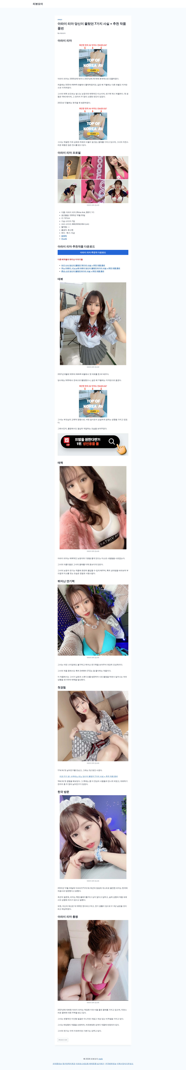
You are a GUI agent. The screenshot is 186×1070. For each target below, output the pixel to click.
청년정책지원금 (68, 1064)
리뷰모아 (62, 33)
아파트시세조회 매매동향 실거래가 (90, 1064)
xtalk (101, 1059)
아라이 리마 (63, 1040)
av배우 (60, 19)
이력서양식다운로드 (125, 1064)
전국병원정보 (110, 1064)
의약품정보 (57, 1064)
